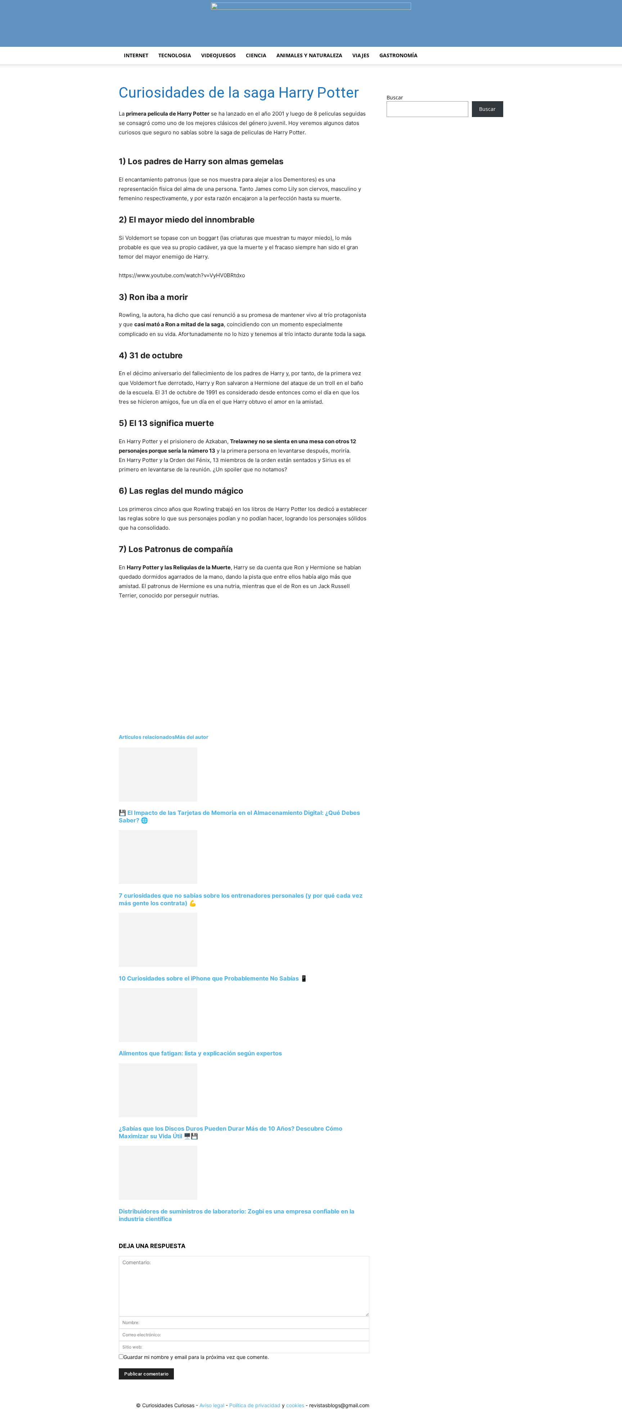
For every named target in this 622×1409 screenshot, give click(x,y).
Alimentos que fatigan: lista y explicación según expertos (200, 1053)
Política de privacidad (254, 1405)
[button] (494, 56)
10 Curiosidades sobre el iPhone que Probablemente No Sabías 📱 (213, 978)
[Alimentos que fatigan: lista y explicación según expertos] (158, 1040)
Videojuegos (218, 55)
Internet (136, 55)
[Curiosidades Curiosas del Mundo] (311, 24)
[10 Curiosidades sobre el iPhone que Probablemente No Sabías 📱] (158, 965)
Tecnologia (174, 55)
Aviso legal (211, 1405)
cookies (295, 1405)
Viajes (360, 55)
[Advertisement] (234, 664)
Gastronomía (398, 55)
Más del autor (191, 737)
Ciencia (256, 55)
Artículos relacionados (147, 737)
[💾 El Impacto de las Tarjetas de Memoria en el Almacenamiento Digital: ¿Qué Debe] (158, 800)
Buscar (395, 97)
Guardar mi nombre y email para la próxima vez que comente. (196, 1357)
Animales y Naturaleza (309, 55)
